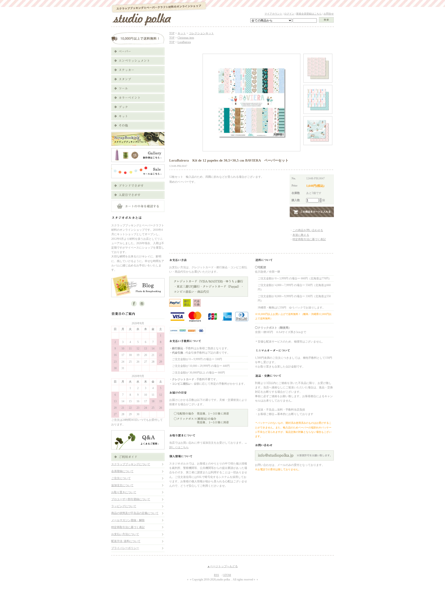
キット (182, 33)
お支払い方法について (125, 534)
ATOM (227, 575)
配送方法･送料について (125, 541)
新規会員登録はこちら (309, 13)
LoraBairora (184, 42)
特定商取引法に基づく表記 (128, 527)
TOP (172, 33)
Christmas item (186, 37)
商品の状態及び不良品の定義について (135, 513)
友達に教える (300, 235)
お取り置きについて (123, 492)
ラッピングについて (123, 506)
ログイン (289, 13)
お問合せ (329, 13)
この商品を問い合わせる (307, 230)
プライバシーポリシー (125, 548)
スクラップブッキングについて (130, 464)
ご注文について (121, 478)
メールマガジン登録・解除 (128, 520)
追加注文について (122, 485)
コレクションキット (201, 33)
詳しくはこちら (179, 447)
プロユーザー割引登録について (130, 499)
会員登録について (122, 471)
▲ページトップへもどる (222, 566)
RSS (216, 575)
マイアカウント (273, 13)
